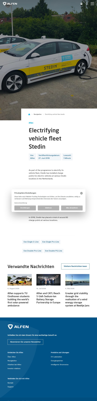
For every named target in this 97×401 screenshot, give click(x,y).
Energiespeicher (57, 361)
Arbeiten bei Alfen (14, 365)
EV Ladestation (56, 357)
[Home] (29, 114)
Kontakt (10, 383)
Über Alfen (12, 357)
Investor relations (14, 369)
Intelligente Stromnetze (59, 365)
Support (10, 387)
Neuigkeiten (38, 114)
